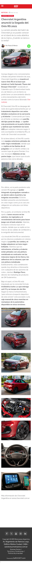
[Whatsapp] (29, 46)
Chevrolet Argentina (7, 15)
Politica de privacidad (15, 553)
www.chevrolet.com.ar (21, 498)
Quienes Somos (15, 549)
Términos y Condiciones (15, 551)
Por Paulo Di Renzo (12, 45)
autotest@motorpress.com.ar (16, 547)
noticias (4, 12)
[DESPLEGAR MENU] (2, 6)
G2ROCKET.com (19, 558)
